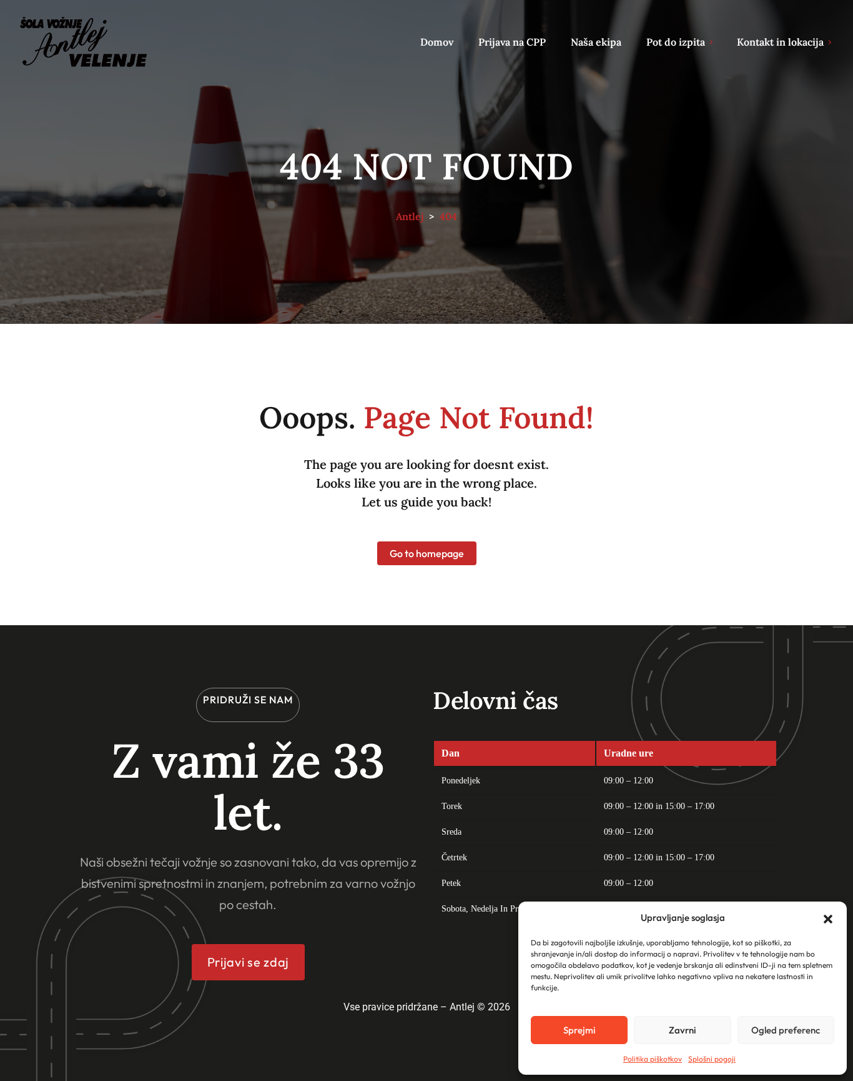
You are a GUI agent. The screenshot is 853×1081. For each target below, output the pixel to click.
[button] (828, 918)
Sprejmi (579, 1030)
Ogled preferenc (785, 1030)
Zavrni (682, 1030)
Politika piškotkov (652, 1058)
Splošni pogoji (712, 1058)
